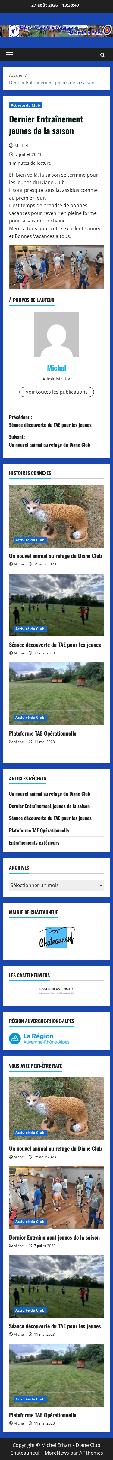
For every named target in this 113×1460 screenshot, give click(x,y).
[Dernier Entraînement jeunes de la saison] (56, 1197)
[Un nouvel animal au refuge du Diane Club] (56, 516)
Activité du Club (25, 105)
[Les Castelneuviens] (56, 991)
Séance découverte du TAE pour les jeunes (55, 644)
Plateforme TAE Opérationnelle (42, 733)
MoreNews (57, 1453)
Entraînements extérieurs (34, 842)
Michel (21, 145)
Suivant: (49, 440)
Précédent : (50, 420)
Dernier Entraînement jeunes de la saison (49, 805)
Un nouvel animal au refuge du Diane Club (55, 556)
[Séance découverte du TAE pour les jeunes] (56, 605)
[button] (9, 54)
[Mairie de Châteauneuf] (56, 936)
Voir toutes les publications (57, 392)
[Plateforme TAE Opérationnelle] (56, 693)
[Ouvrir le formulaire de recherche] (102, 55)
